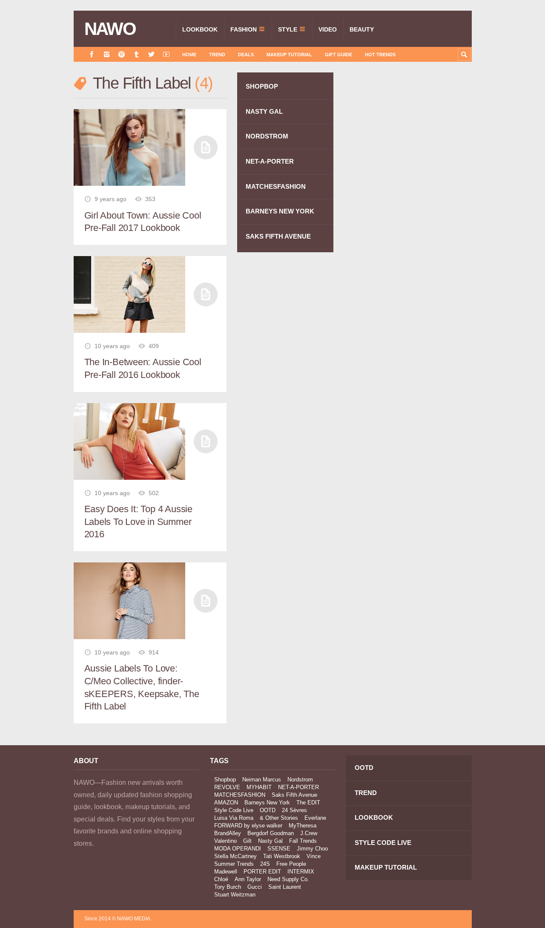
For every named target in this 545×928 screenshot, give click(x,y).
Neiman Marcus (261, 779)
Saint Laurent (284, 887)
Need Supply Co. (288, 879)
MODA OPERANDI (237, 848)
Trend (217, 54)
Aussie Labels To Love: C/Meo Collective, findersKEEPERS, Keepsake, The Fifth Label (141, 687)
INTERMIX (300, 871)
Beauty (362, 29)
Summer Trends (234, 864)
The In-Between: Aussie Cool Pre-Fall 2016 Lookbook (142, 368)
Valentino (225, 841)
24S (265, 864)
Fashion (243, 29)
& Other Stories (279, 818)
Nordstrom (300, 779)
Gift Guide (338, 54)
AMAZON (226, 802)
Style (287, 29)
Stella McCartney (235, 856)
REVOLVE (227, 787)
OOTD (267, 810)
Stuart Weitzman (234, 894)
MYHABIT (259, 787)
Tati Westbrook (281, 856)
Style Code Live (233, 810)
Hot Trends (380, 54)
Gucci (254, 887)
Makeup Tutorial (289, 54)
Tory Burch (227, 887)
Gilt (247, 841)
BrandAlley (227, 833)
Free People (291, 864)
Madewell (225, 871)
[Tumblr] (136, 54)
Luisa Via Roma (233, 818)
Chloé (221, 879)
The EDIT (308, 802)
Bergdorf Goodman (270, 833)
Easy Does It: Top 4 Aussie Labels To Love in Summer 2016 (138, 521)
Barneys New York (267, 802)
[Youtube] (166, 54)
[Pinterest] (121, 54)
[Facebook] (91, 54)
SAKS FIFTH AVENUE (278, 236)
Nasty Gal (270, 841)
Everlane (315, 818)
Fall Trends (303, 841)
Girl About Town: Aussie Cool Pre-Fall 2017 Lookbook (142, 221)
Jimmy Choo (312, 848)
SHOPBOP (262, 86)
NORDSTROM (267, 136)
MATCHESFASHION (276, 186)
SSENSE (278, 848)
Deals (246, 54)
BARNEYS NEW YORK (280, 211)
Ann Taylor (248, 879)
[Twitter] (151, 54)
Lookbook (200, 29)
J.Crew (308, 833)
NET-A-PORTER (270, 161)
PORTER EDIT (262, 871)
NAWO (110, 29)
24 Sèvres (294, 810)
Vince (314, 856)
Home (189, 54)
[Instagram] (106, 54)
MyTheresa (302, 825)
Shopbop (225, 779)
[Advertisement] (408, 224)
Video (327, 29)
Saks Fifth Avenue (294, 795)
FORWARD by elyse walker (248, 825)
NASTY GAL (264, 111)
